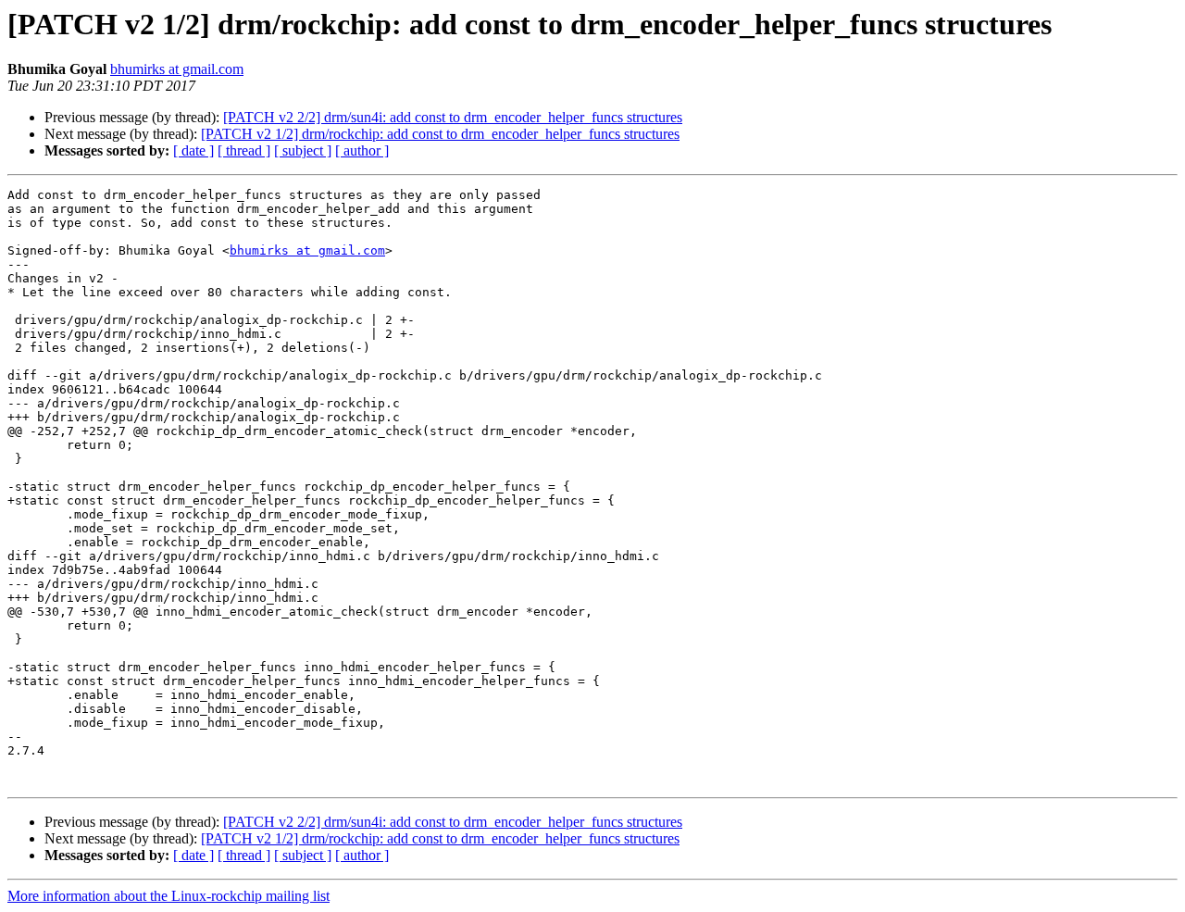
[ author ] (362, 150)
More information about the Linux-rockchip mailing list (168, 896)
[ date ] (193, 150)
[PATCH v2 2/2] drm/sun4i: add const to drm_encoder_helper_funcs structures (452, 117)
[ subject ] (302, 150)
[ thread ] (244, 150)
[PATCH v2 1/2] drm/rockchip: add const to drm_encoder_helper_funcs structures (440, 134)
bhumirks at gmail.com (176, 69)
